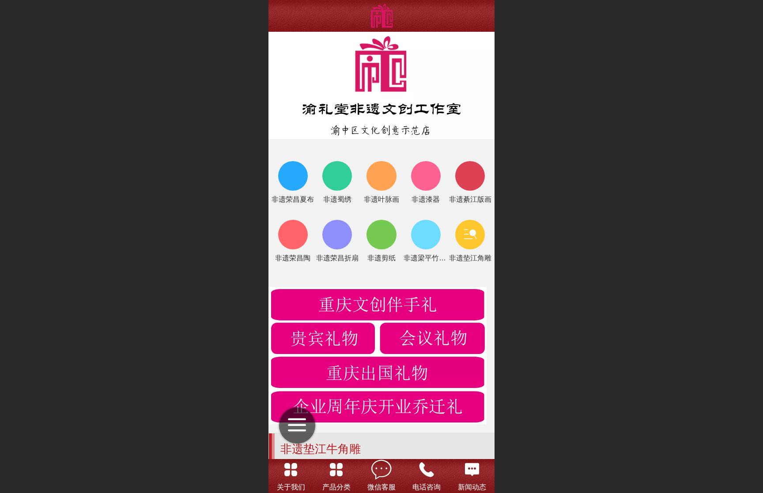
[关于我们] (291, 469)
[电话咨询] (426, 469)
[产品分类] (336, 469)
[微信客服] (381, 469)
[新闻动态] (472, 469)
